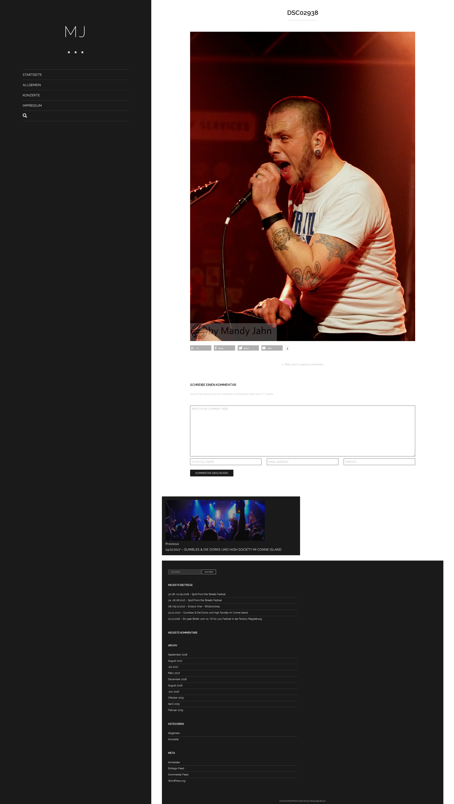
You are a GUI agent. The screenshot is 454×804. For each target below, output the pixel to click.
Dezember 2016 (177, 679)
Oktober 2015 (176, 697)
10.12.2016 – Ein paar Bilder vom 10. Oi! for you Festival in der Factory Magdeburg (215, 618)
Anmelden (174, 762)
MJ (75, 32)
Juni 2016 (173, 691)
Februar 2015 (175, 710)
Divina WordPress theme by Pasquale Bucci (302, 801)
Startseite (32, 75)
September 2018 (177, 654)
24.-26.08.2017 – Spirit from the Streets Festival (195, 600)
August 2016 (175, 685)
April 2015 (173, 703)
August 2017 (175, 660)
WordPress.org (177, 780)
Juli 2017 (173, 666)
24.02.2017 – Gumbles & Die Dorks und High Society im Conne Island (208, 612)
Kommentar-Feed (178, 774)
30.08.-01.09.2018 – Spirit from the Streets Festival (197, 594)
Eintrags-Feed (176, 768)
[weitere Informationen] (287, 348)
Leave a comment (311, 364)
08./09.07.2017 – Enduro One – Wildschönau (194, 606)
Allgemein (32, 85)
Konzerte (31, 95)
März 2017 (174, 673)
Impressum (32, 105)
